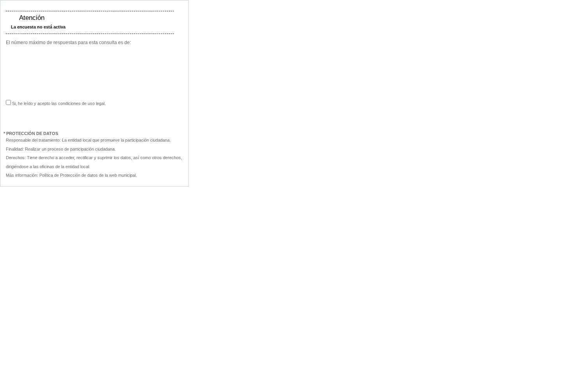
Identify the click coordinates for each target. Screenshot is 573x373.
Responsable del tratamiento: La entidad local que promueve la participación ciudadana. (88, 140)
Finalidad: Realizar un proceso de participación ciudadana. (61, 149)
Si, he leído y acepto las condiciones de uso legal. (58, 103)
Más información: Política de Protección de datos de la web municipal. (71, 175)
